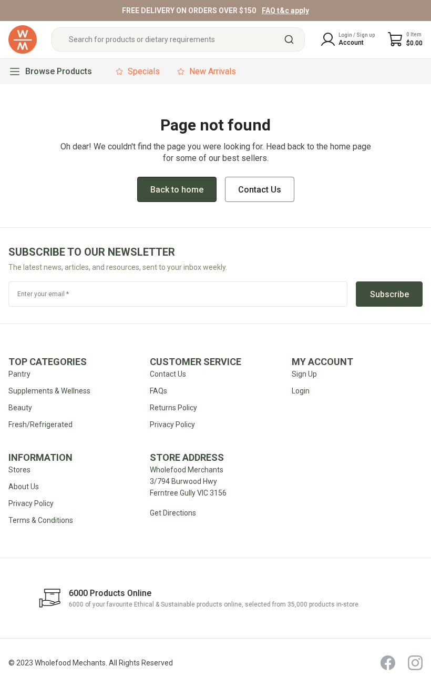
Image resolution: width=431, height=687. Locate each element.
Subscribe (389, 294)
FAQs (158, 391)
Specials (144, 71)
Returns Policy (173, 407)
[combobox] (178, 39)
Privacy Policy (31, 503)
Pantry (19, 374)
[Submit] (293, 39)
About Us (23, 486)
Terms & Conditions (40, 520)
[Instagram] (415, 662)
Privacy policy (172, 424)
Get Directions (173, 513)
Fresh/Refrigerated (40, 424)
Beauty (20, 407)
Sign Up (304, 374)
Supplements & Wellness (49, 391)
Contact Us (168, 374)
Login (301, 391)
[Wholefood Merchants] (22, 39)
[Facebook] (388, 662)
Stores (19, 470)
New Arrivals (212, 71)
